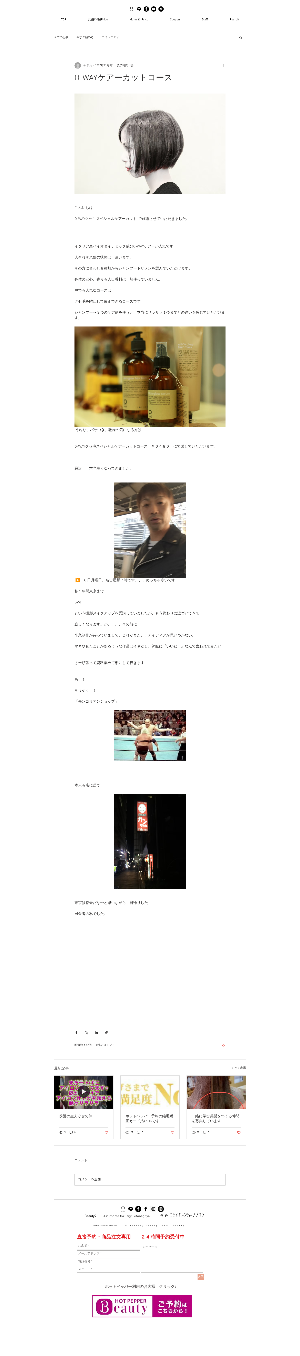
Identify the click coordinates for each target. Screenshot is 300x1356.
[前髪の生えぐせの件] (83, 1092)
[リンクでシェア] (106, 1032)
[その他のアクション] (223, 65)
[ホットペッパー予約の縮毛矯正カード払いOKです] (150, 1092)
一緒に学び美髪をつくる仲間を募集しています (215, 1118)
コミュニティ (110, 37)
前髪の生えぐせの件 (75, 1116)
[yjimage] (139, 9)
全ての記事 (61, 37)
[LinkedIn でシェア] (96, 1032)
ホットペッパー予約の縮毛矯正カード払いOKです (149, 1118)
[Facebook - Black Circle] (146, 9)
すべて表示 (239, 1068)
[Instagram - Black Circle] (161, 9)
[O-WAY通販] (131, 9)
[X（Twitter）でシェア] (86, 1032)
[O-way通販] (123, 1209)
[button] (241, 37)
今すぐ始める (85, 37)
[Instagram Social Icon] (153, 1209)
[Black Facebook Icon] (146, 1209)
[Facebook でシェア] (76, 1032)
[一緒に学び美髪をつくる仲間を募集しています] (216, 1092)
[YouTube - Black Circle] (153, 9)
